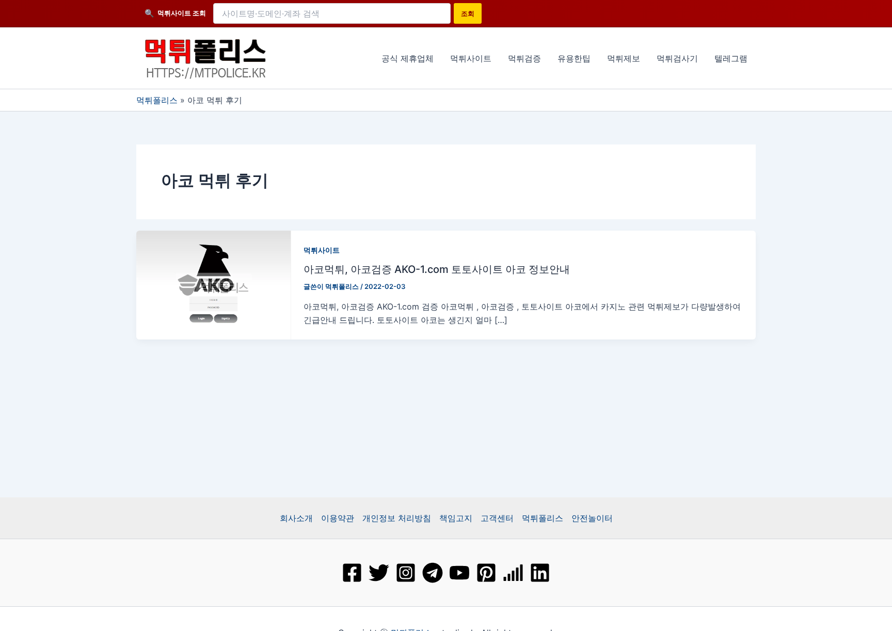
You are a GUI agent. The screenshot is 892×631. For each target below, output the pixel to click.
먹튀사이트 (322, 250)
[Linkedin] (540, 572)
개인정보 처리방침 (396, 518)
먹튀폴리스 (157, 100)
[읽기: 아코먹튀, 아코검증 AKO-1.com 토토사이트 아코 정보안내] (213, 284)
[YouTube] (459, 572)
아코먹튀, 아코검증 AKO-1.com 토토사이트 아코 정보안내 (437, 269)
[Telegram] (432, 572)
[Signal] (513, 572)
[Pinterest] (486, 572)
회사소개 (296, 518)
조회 (467, 13)
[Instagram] (405, 572)
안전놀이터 (592, 518)
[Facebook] (352, 572)
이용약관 (337, 518)
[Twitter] (379, 572)
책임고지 (455, 518)
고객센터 (497, 518)
